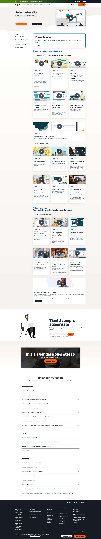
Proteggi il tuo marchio (63, 521)
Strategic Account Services (50, 516)
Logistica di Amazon (31, 509)
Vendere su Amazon (21, 24)
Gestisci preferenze (67, 536)
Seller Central (75, 509)
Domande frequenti (19, 47)
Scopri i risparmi (39, 1)
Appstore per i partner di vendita (79, 517)
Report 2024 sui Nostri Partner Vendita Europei (78, 520)
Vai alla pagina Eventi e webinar (41, 45)
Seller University (76, 511)
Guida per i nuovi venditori (63, 516)
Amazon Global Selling (49, 510)
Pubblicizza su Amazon (49, 513)
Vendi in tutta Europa (19, 514)
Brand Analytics (62, 520)
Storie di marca (61, 518)
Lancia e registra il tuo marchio (63, 511)
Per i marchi (17, 42)
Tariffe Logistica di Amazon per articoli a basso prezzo (35, 515)
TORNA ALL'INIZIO (18, 34)
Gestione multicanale (32, 517)
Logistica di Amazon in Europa (33, 512)
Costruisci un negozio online (63, 514)
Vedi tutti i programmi (49, 522)
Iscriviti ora (38, 301)
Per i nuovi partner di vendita (21, 39)
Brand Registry (61, 523)
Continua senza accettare (79, 531)
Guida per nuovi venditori (18, 510)
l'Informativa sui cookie (35, 535)
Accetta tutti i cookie (79, 536)
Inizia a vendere (50, 361)
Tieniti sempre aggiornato (20, 44)
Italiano (70, 502)
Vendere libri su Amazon (18, 521)
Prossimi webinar (20, 37)
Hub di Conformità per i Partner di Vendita (79, 515)
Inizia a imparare (36, 24)
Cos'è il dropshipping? (19, 515)
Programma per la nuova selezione (34, 511)
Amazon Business (18, 512)
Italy (76, 502)
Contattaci (75, 522)
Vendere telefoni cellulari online (18, 527)
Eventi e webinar (76, 512)
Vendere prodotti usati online (19, 518)
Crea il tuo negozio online (18, 524)
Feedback (82, 502)
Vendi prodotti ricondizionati (49, 519)
